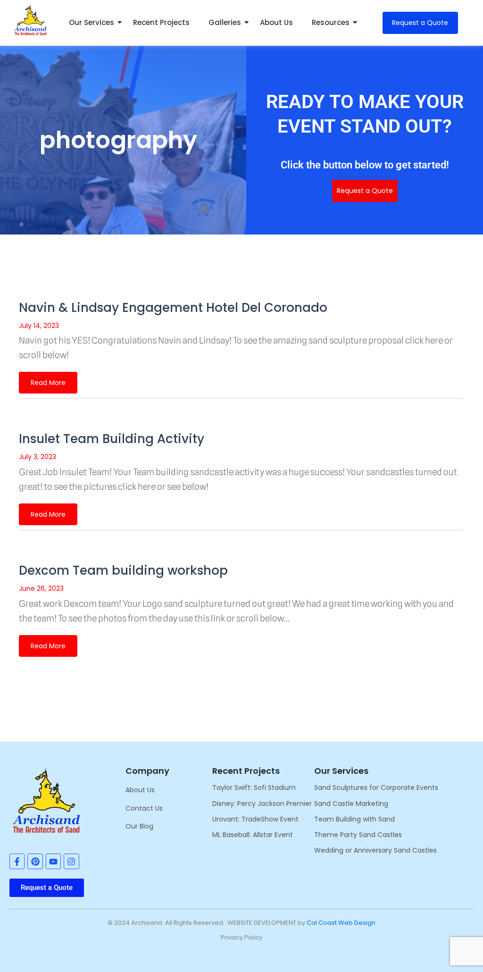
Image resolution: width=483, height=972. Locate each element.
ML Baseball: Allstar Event (252, 834)
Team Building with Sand (354, 819)
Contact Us (144, 808)
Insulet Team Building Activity (111, 438)
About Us (276, 22)
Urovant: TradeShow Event (255, 819)
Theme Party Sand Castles (358, 834)
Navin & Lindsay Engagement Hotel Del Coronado (173, 307)
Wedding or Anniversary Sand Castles (375, 850)
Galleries (224, 22)
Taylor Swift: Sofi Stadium (254, 787)
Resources (331, 22)
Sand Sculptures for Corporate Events (376, 787)
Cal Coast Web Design (341, 922)
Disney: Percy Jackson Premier (262, 803)
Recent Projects (161, 22)
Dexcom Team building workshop (123, 570)
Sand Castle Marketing (351, 803)
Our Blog (139, 826)
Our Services (91, 22)
